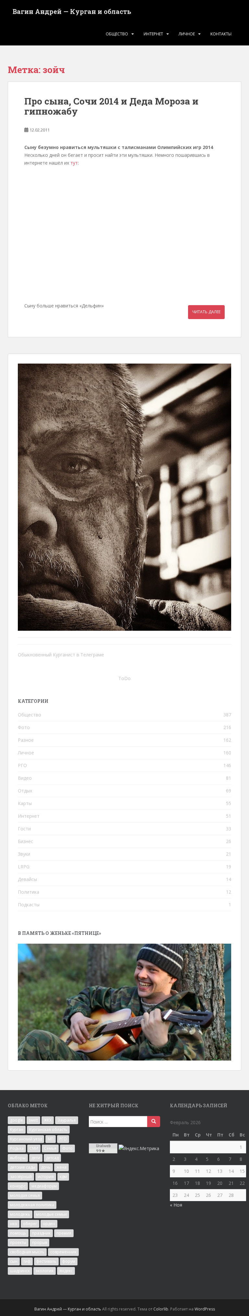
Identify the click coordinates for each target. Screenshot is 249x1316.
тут (74, 163)
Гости (24, 829)
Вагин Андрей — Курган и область (72, 11)
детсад (52, 1158)
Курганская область (48, 1129)
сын (14, 1261)
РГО (22, 765)
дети (35, 1158)
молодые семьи (51, 1214)
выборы (18, 1158)
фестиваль (46, 1261)
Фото (24, 727)
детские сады (22, 1167)
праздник (41, 1233)
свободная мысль (27, 1252)
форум (68, 1261)
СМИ (34, 1148)
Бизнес (25, 841)
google (16, 1120)
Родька (17, 1148)
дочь (46, 1167)
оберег (30, 1223)
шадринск (20, 1270)
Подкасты (29, 904)
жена (61, 1167)
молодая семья (25, 1195)
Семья (50, 1148)
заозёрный (21, 1176)
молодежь (20, 1214)
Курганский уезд (26, 1139)
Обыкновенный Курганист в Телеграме (61, 655)
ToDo (124, 678)
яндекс (66, 1270)
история (46, 1176)
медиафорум (44, 1186)
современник (63, 1252)
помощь (18, 1233)
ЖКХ (48, 1120)
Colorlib (160, 1309)
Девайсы (27, 879)
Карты (25, 803)
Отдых (25, 791)
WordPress (205, 1309)
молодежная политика (32, 1205)
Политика (28, 892)
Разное (26, 740)
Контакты (220, 34)
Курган (16, 1129)
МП (50, 1139)
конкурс (18, 1186)
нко (13, 1223)
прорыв (39, 1242)
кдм (63, 1176)
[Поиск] (153, 1121)
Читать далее (206, 312)
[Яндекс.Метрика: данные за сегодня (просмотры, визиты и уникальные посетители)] (139, 1148)
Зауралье (66, 1120)
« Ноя (176, 1205)
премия (63, 1233)
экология (44, 1270)
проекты (18, 1242)
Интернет (153, 34)
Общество (117, 34)
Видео (25, 778)
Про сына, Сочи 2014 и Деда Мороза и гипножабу (111, 106)
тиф (26, 1261)
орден (49, 1223)
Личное (187, 34)
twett (33, 1120)
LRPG (24, 866)
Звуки (24, 854)
